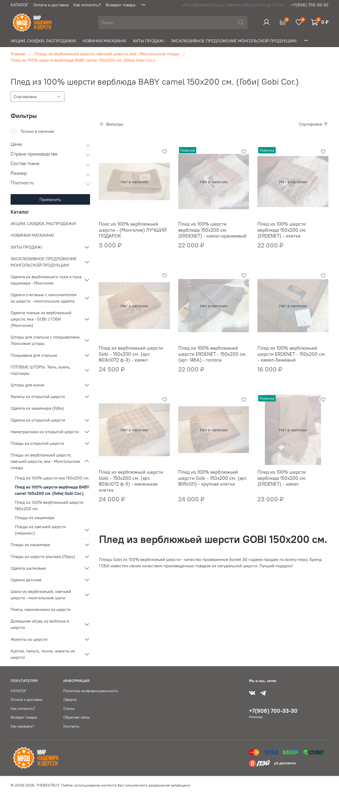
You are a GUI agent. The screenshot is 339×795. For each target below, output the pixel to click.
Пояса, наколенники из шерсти (41, 609)
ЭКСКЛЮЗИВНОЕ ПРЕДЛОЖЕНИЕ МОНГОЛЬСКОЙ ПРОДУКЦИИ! (234, 40)
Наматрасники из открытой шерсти (45, 431)
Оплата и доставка (51, 4)
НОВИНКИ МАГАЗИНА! (104, 40)
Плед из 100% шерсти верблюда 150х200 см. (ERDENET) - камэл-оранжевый (212, 230)
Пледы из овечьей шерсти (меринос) (40, 530)
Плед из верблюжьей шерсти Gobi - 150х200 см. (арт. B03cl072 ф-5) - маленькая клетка (131, 481)
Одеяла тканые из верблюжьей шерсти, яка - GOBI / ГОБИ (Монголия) (41, 319)
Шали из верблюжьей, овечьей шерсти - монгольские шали (41, 594)
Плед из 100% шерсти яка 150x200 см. (52, 478)
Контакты (71, 726)
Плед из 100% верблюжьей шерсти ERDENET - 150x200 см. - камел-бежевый (291, 354)
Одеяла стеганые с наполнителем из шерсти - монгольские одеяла (44, 298)
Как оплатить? (87, 4)
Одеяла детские (26, 579)
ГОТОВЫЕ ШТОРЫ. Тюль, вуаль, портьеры (40, 370)
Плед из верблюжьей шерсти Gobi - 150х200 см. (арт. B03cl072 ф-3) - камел (131, 354)
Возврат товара (120, 4)
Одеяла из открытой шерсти (38, 420)
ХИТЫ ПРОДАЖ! (148, 40)
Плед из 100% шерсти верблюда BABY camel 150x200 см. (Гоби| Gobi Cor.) (52, 490)
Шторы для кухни (27, 384)
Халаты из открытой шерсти (38, 396)
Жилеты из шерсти (29, 639)
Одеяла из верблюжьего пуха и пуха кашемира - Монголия (46, 280)
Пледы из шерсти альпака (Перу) (43, 556)
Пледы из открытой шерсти (37, 443)
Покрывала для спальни (34, 355)
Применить (50, 199)
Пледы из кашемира (34, 517)
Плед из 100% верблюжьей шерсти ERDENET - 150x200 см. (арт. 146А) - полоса (212, 354)
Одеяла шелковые (28, 568)
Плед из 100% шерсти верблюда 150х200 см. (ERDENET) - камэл (281, 478)
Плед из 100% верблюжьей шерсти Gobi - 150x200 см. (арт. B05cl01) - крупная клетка (212, 478)
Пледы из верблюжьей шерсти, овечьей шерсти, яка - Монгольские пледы (106, 53)
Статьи (69, 708)
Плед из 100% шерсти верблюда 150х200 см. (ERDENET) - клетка (281, 230)
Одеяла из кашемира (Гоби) (37, 408)
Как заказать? (22, 726)
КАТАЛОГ (19, 4)
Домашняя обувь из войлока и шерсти (40, 624)
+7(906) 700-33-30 (309, 4)
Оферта (69, 699)
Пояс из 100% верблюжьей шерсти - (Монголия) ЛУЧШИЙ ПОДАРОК (133, 230)
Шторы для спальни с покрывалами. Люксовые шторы (46, 340)
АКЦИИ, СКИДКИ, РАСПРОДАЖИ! (43, 40)
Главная (18, 53)
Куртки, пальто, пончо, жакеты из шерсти (43, 654)
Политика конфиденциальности (90, 690)
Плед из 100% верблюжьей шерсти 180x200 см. (49, 505)
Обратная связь (76, 717)
